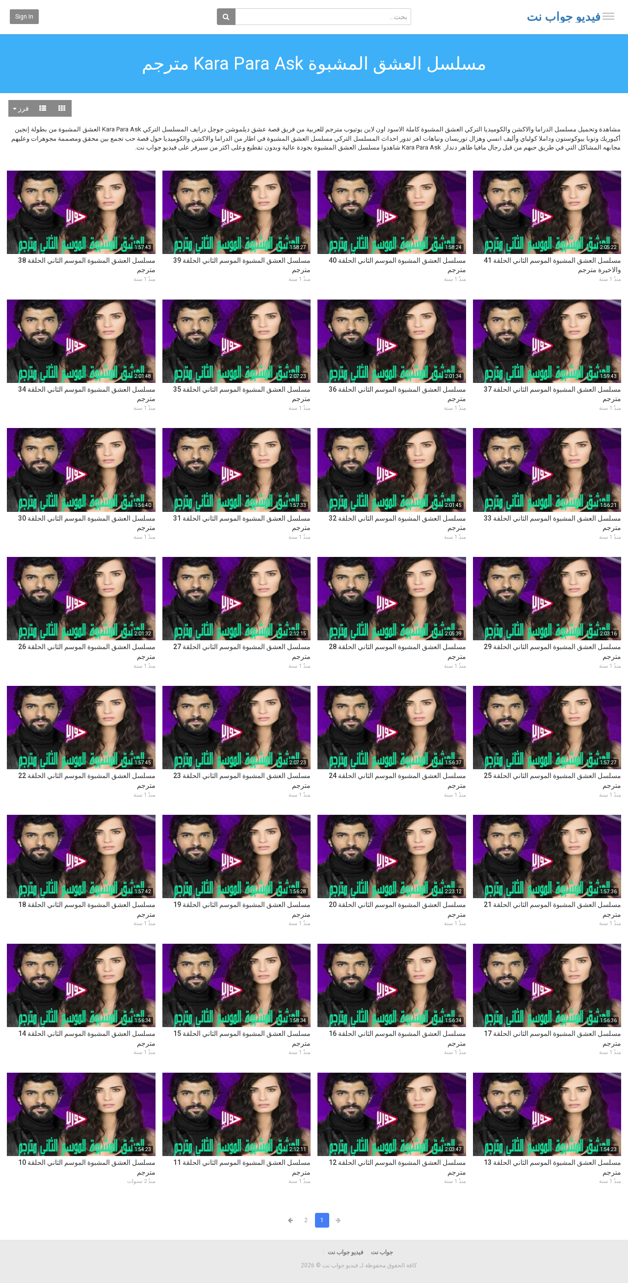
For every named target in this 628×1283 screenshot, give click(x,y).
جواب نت (382, 1252)
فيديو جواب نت (564, 17)
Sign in (24, 16)
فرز (23, 108)
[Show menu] (608, 16)
